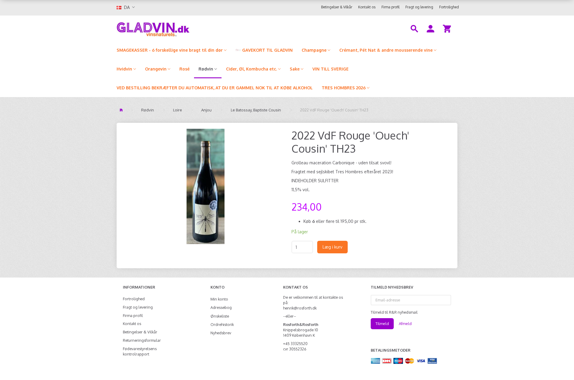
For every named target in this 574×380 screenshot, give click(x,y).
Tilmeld (382, 323)
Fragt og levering (419, 7)
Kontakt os (366, 7)
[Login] (430, 28)
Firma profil (390, 7)
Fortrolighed (449, 7)
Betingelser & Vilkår (336, 7)
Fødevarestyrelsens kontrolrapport (140, 351)
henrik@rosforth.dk (300, 308)
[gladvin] (178, 28)
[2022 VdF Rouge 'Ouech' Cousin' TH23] (206, 186)
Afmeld (405, 323)
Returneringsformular (142, 340)
